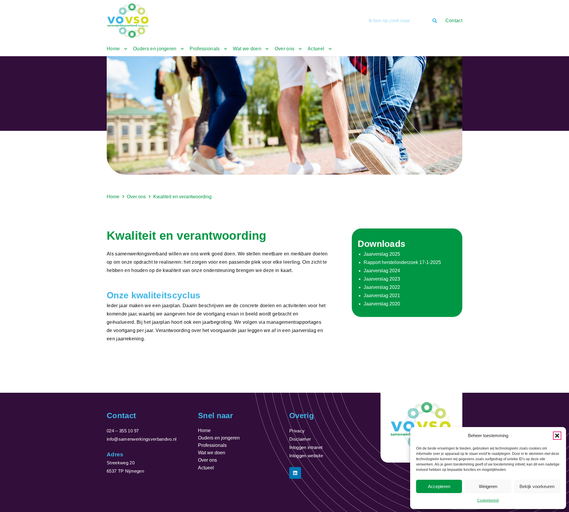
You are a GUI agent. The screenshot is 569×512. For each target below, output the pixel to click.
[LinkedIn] (295, 473)
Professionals (212, 445)
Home (204, 430)
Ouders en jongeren (219, 437)
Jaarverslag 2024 (382, 270)
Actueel (206, 467)
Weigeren (488, 486)
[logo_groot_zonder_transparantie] (128, 20)
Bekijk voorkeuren (537, 486)
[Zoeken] (434, 20)
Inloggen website (306, 455)
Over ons (207, 460)
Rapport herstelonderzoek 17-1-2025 (402, 262)
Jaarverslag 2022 (382, 287)
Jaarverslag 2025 (382, 254)
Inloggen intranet (305, 447)
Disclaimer (300, 439)
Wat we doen (211, 452)
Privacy (297, 430)
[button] (557, 436)
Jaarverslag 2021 (382, 295)
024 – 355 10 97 (123, 430)
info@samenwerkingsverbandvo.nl (142, 439)
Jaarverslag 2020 (382, 303)
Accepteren (439, 486)
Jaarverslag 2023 (382, 278)
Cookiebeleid (488, 500)
